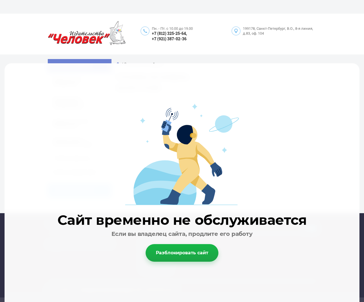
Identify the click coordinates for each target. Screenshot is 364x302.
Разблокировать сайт (182, 252)
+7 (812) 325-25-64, (169, 33)
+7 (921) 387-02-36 (169, 38)
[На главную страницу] (87, 34)
